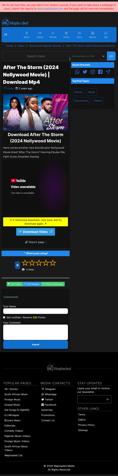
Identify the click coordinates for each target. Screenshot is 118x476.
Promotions (48, 415)
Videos (98, 100)
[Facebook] (100, 72)
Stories (79, 92)
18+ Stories (11, 389)
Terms (81, 414)
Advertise (47, 409)
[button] (6, 34)
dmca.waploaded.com (50, 8)
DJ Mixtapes (11, 415)
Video (10, 88)
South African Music (16, 394)
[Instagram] (92, 72)
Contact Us (48, 420)
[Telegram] (108, 72)
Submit (35, 344)
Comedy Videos (13, 430)
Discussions (81, 100)
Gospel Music (12, 404)
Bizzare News (12, 420)
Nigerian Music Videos (17, 435)
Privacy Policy (86, 424)
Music (91, 92)
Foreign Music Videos (16, 441)
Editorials (9, 425)
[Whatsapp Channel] (77, 72)
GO (111, 56)
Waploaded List (13, 455)
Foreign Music (12, 399)
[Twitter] (85, 72)
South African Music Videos (16, 448)
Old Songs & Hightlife (16, 409)
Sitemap (83, 430)
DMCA (82, 419)
